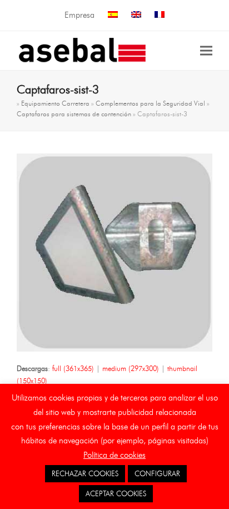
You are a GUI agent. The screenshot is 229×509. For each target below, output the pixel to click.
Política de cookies (114, 455)
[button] (206, 50)
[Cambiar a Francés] (160, 15)
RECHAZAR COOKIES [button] (85, 473)
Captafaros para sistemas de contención (74, 114)
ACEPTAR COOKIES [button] (116, 493)
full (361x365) (73, 368)
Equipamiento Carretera (55, 103)
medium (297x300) (130, 368)
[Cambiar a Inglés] (136, 15)
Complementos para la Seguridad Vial (150, 103)
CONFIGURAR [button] (157, 473)
